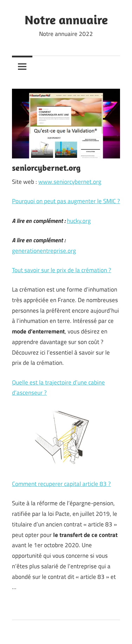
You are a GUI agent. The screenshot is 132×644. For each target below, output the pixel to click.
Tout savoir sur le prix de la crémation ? (61, 270)
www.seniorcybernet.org (69, 181)
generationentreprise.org (44, 250)
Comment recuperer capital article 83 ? (61, 483)
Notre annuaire (66, 19)
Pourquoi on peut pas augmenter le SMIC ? (66, 201)
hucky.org (79, 220)
